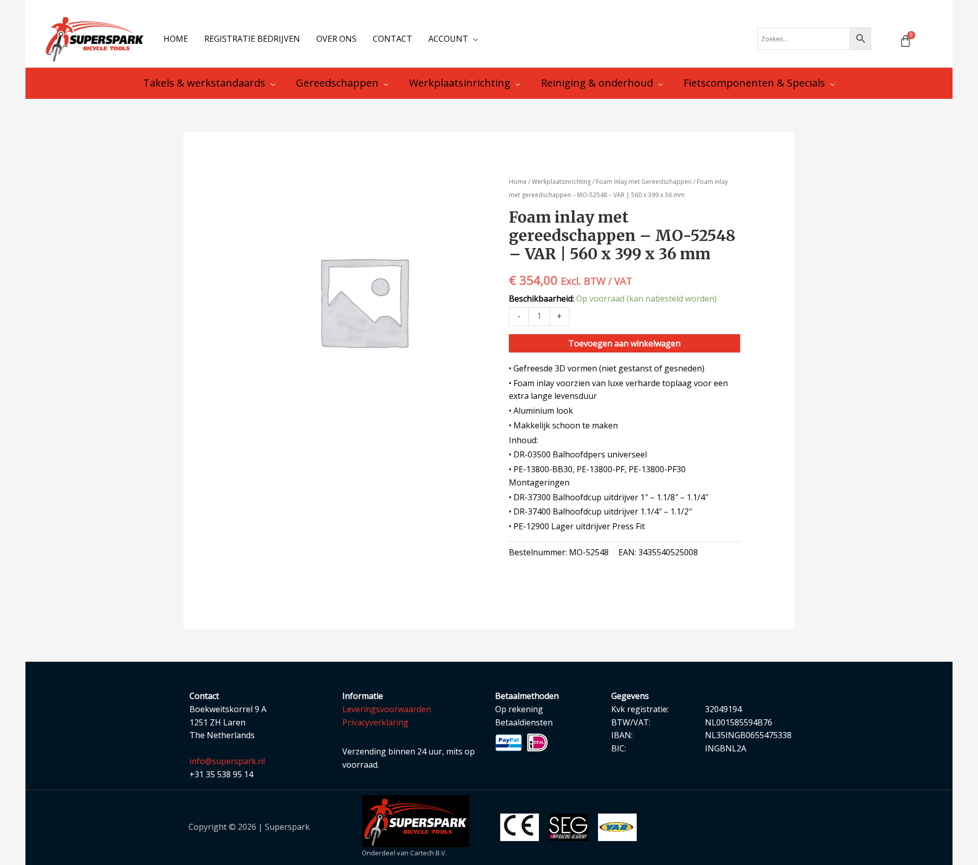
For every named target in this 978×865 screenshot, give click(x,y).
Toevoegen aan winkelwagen (624, 343)
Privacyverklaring (375, 722)
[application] (473, 38)
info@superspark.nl (227, 761)
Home (518, 181)
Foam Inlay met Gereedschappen (644, 181)
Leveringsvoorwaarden (386, 709)
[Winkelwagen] (905, 41)
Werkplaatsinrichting (561, 181)
